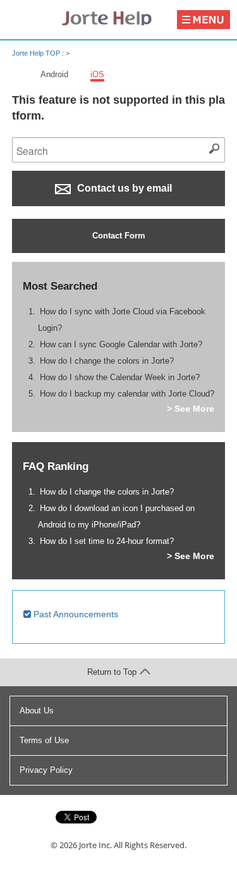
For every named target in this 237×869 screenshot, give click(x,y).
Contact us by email (123, 188)
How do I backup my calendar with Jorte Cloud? (127, 393)
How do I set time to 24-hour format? (107, 541)
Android (54, 74)
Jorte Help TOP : (39, 53)
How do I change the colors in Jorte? (107, 361)
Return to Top (112, 672)
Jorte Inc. (95, 845)
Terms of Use (44, 740)
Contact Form (118, 235)
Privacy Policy (46, 770)
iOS (97, 74)
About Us (37, 710)
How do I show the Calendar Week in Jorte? (120, 377)
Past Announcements (74, 614)
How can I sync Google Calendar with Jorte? (121, 344)
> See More (190, 409)
